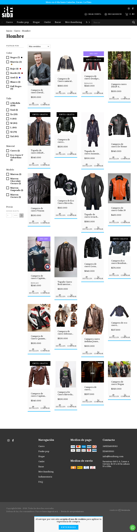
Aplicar (21, 215)
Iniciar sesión (115, 14)
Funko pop (23, 22)
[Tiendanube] (120, 511)
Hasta (15, 211)
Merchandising (73, 22)
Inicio (9, 31)
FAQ (40, 482)
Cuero (9, 22)
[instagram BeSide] (129, 8)
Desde (9, 211)
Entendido (68, 527)
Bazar (58, 22)
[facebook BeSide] (132, 8)
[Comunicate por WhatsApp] (133, 528)
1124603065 (108, 451)
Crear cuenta (94, 14)
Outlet (47, 22)
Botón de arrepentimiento (72, 511)
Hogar (36, 22)
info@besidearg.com (113, 456)
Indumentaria (45, 477)
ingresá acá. (53, 511)
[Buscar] (133, 22)
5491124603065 (110, 446)
